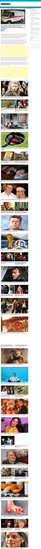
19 (33, 46)
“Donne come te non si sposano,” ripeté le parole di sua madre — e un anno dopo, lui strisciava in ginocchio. (35, 33)
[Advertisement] (14, 50)
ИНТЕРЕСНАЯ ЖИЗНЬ (10, 0)
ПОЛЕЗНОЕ (17, 0)
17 (30, 46)
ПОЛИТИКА (21, 0)
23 (39, 46)
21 (36, 46)
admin (8, 31)
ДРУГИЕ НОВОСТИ (26, 0)
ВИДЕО (15, 0)
